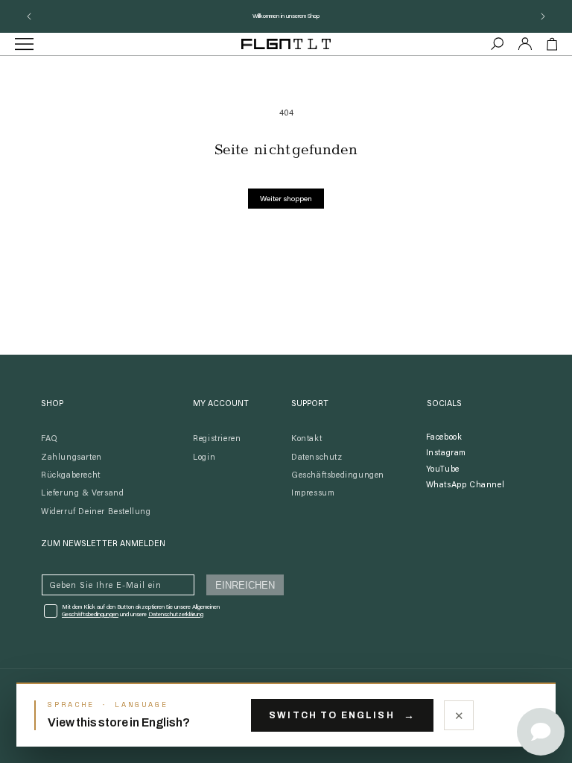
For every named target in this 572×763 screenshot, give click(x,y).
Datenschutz (317, 458)
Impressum (312, 494)
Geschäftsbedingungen (337, 476)
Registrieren (217, 439)
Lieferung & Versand (82, 494)
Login (204, 458)
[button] (497, 44)
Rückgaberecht (71, 476)
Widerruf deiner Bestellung (96, 512)
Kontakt (306, 439)
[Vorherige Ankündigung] (29, 16)
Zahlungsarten (71, 458)
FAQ (49, 439)
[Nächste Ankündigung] (543, 16)
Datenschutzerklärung (175, 615)
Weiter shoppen (286, 199)
